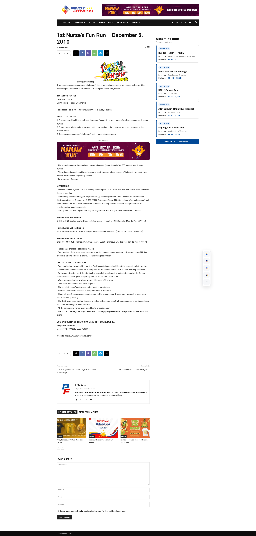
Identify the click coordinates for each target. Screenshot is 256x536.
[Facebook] (173, 22)
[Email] (106, 53)
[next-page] (62, 448)
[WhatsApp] (94, 53)
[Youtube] (190, 22)
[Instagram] (177, 22)
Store (135, 23)
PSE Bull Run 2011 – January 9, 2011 (134, 370)
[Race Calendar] (206, 261)
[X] (186, 22)
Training (121, 23)
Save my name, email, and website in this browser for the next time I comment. (93, 511)
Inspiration (105, 23)
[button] (196, 23)
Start (64, 23)
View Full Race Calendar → (178, 142)
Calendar (78, 23)
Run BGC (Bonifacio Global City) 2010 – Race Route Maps (76, 371)
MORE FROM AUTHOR (88, 412)
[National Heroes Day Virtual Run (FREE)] (103, 428)
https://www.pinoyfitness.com (85, 389)
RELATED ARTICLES (67, 412)
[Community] (206, 275)
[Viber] (88, 53)
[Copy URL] (76, 53)
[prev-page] (58, 448)
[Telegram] (100, 53)
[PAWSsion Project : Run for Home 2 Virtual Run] (135, 428)
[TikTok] (181, 22)
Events (60, 436)
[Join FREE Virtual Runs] (206, 268)
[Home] (206, 254)
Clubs (92, 23)
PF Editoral (63, 47)
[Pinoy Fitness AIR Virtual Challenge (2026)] (71, 428)
